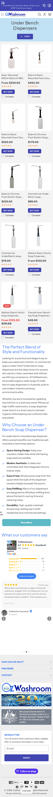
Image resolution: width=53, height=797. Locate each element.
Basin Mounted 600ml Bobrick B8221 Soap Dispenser (13, 77)
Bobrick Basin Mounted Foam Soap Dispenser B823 (39, 77)
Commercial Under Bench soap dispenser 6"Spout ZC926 (38, 195)
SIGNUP (26, 758)
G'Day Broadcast (39, 793)
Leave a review (26, 576)
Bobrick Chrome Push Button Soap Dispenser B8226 (11, 195)
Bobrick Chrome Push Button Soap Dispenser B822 (38, 136)
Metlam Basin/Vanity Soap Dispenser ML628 (13, 314)
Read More (26, 522)
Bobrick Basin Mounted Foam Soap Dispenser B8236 (12, 136)
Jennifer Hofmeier (28, 596)
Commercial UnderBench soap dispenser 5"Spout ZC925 (11, 255)
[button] (39, 14)
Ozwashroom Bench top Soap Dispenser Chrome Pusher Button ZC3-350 (39, 314)
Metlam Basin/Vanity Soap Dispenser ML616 (39, 255)
